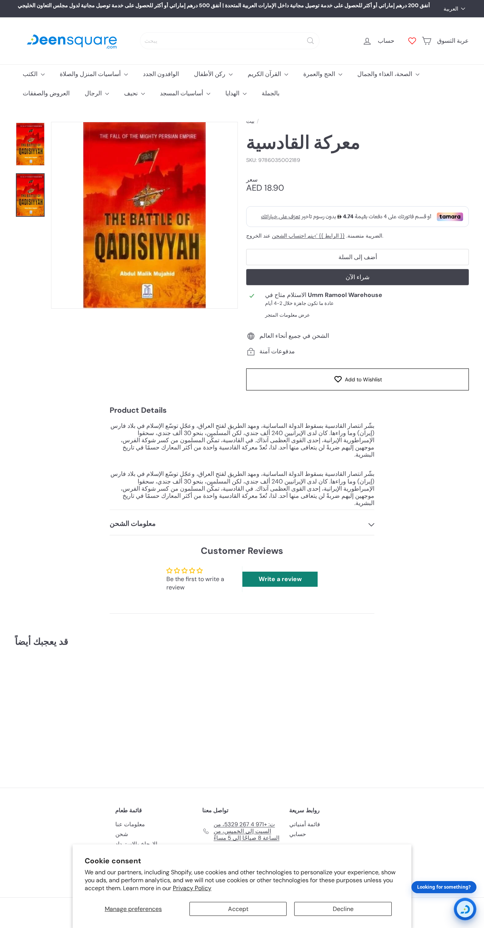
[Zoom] (144, 215)
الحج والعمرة (320, 74)
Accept (238, 909)
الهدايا (233, 93)
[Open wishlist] (412, 41)
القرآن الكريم (265, 74)
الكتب (31, 74)
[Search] (310, 40)
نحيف (131, 93)
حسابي (297, 834)
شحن (121, 834)
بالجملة (270, 93)
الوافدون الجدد (161, 74)
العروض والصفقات (46, 93)
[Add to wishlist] (74, 672)
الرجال (94, 93)
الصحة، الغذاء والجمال (385, 74)
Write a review (280, 579)
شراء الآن (357, 277)
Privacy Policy (192, 888)
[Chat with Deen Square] (465, 909)
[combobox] (230, 40)
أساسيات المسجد (182, 93)
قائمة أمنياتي (304, 824)
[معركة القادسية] (49, 712)
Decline (343, 909)
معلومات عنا (130, 824)
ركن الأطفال (210, 74)
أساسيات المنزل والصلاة (91, 74)
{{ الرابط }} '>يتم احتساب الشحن (308, 236)
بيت (250, 121)
